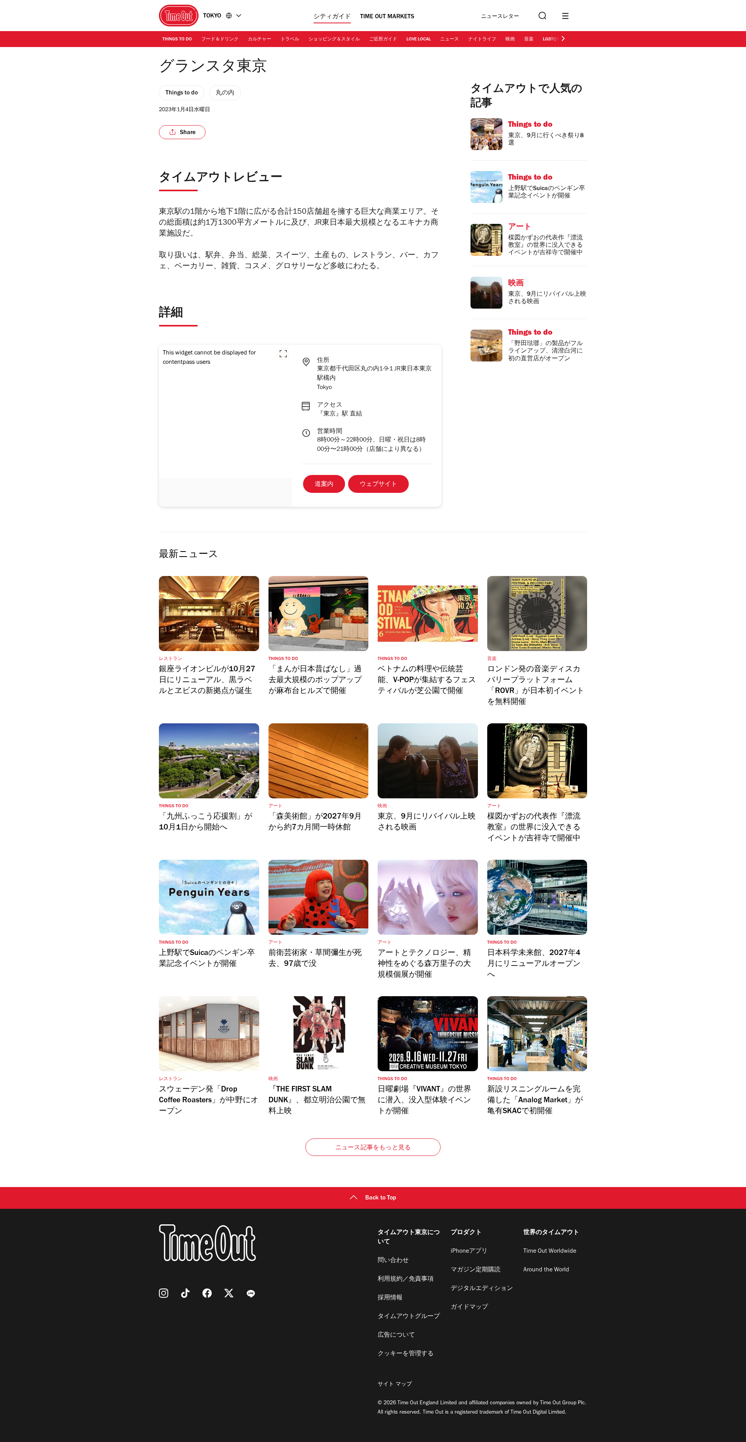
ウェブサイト (378, 485)
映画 (510, 39)
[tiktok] (185, 1293)
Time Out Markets (387, 17)
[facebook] (207, 1293)
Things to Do (177, 39)
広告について (396, 1335)
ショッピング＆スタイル (334, 39)
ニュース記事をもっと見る (373, 1148)
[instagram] (163, 1293)
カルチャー (259, 39)
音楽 (528, 39)
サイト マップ (395, 1385)
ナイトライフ (482, 39)
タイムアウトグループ (409, 1317)
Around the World (546, 1270)
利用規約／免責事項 (406, 1279)
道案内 (324, 485)
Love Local (418, 39)
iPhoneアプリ (469, 1251)
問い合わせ (393, 1261)
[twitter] (229, 1293)
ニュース (449, 39)
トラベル (290, 39)
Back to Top (380, 1198)
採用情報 (390, 1298)
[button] (283, 354)
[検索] (542, 16)
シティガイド (332, 17)
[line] (250, 1293)
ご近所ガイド (383, 39)
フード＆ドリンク (220, 39)
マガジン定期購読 (475, 1270)
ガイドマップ (469, 1307)
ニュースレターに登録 (500, 16)
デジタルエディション (482, 1289)
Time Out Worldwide (549, 1251)
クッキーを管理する (406, 1354)
